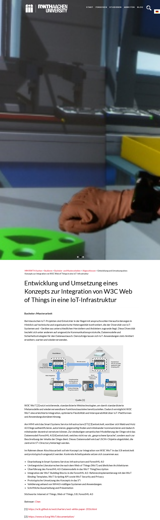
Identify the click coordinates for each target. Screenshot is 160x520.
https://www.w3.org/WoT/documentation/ (51, 516)
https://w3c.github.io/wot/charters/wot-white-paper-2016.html (62, 509)
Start (89, 7)
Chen (37, 501)
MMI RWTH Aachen (33, 270)
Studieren (115, 7)
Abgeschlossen (89, 270)
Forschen (101, 7)
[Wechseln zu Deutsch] (157, 11)
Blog (140, 7)
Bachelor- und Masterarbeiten (67, 270)
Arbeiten (129, 7)
